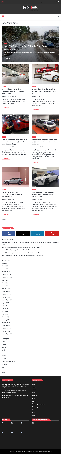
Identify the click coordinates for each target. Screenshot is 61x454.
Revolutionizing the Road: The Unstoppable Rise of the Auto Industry (44, 142)
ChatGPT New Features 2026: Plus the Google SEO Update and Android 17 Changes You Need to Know (15, 386)
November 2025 (7, 274)
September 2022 (7, 334)
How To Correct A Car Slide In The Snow (26, 46)
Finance (4, 355)
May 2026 (5, 266)
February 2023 (6, 320)
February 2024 (6, 288)
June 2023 (5, 308)
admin (6, 49)
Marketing (5, 364)
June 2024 (5, 280)
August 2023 (5, 303)
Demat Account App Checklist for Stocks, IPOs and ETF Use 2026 (21, 253)
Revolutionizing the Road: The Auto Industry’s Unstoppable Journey (44, 91)
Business (4, 344)
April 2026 (5, 269)
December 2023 (6, 291)
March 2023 (5, 317)
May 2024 (5, 283)
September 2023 (7, 300)
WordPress (49, 451)
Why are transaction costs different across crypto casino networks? (22, 247)
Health (4, 358)
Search (4, 220)
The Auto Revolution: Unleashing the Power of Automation (12, 194)
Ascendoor (35, 451)
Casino (4, 347)
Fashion (4, 350)
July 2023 (4, 305)
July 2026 (5, 263)
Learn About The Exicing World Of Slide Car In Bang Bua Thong (13, 91)
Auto (5, 43)
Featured (4, 353)
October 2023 (6, 297)
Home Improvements (8, 361)
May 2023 (5, 311)
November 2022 (7, 328)
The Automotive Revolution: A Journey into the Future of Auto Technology (14, 142)
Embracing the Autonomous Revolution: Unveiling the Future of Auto (43, 194)
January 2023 (6, 322)
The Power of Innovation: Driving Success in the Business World (34, 1)
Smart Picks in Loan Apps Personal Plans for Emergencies (19, 250)
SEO (3, 367)
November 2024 (7, 277)
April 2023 (5, 314)
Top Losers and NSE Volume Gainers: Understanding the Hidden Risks (22, 255)
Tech (3, 370)
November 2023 (6, 294)
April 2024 (5, 286)
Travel (3, 372)
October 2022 (6, 331)
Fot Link (21, 451)
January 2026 (6, 271)
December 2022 (6, 325)
